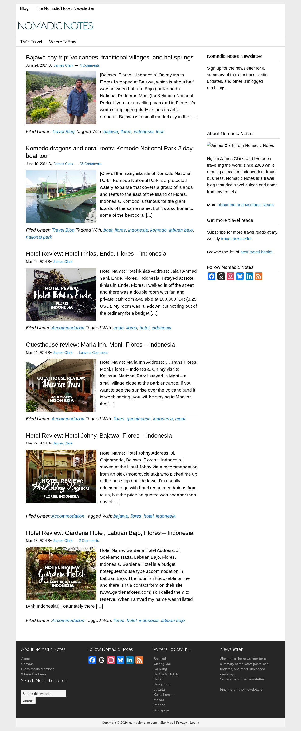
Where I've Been (33, 674)
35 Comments (91, 164)
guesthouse (139, 418)
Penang (159, 705)
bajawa (110, 131)
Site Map (166, 722)
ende (118, 327)
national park (39, 237)
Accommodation (67, 327)
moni (180, 418)
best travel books (256, 252)
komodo (158, 230)
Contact (27, 664)
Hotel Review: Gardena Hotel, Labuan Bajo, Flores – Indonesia (109, 532)
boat (107, 230)
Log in (194, 722)
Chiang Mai (162, 664)
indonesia (144, 131)
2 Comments (89, 540)
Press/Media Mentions (37, 669)
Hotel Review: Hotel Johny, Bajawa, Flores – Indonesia (99, 435)
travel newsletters (249, 689)
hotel (144, 327)
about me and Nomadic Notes (246, 205)
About (25, 658)
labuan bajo (181, 230)
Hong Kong (162, 684)
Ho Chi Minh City (166, 674)
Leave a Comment (93, 352)
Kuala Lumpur (164, 694)
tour (160, 131)
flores (125, 131)
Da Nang (160, 669)
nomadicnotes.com (143, 722)
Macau (159, 700)
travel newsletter (236, 238)
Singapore (161, 710)
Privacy (181, 722)
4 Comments (90, 65)
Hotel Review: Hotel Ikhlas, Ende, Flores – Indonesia (96, 253)
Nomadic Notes (58, 25)
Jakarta (159, 689)
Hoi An (158, 679)
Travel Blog (63, 131)
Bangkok (160, 658)
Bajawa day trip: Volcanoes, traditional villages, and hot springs (110, 57)
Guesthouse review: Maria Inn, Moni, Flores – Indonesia (100, 344)
